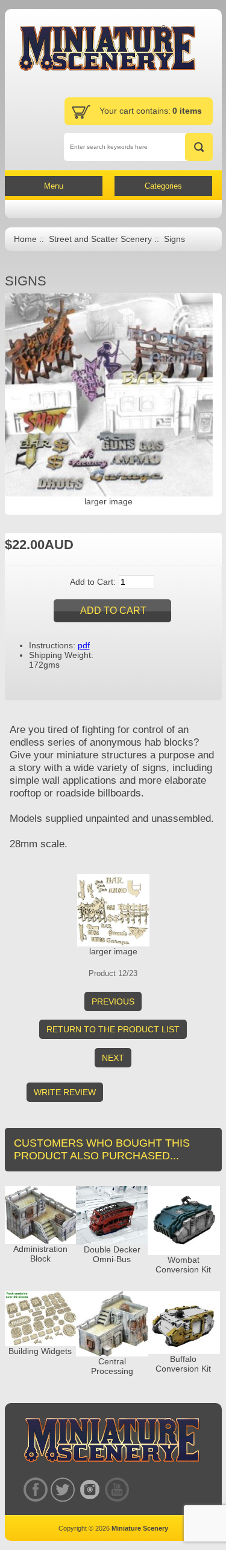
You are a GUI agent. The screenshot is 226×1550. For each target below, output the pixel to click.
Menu (53, 185)
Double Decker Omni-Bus (112, 1254)
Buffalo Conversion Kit (183, 1363)
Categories (163, 185)
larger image (113, 951)
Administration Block (40, 1253)
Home (25, 239)
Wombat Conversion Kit (183, 1264)
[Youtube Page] (117, 1489)
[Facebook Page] (35, 1489)
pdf (84, 645)
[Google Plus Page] (63, 1489)
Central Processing (112, 1366)
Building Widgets (40, 1351)
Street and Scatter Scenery (100, 239)
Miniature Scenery (139, 1528)
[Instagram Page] (90, 1489)
